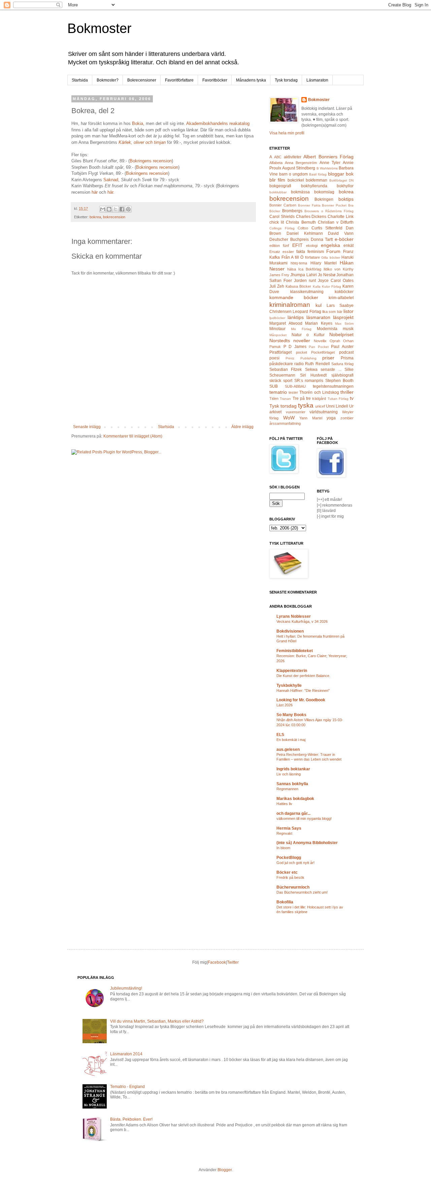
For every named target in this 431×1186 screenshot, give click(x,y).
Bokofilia (284, 902)
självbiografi (342, 375)
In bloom (283, 848)
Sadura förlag (342, 364)
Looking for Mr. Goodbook (300, 700)
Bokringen (323, 199)
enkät (348, 245)
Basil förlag (318, 174)
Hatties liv (284, 804)
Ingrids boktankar (293, 769)
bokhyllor (345, 186)
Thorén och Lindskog (319, 392)
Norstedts (279, 340)
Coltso (303, 228)
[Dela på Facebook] (122, 209)
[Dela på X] (115, 209)
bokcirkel (296, 180)
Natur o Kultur (308, 334)
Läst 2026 (284, 705)
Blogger (225, 1169)
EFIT (297, 245)
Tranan (285, 398)
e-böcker (344, 239)
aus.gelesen (288, 749)
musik (348, 328)
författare (312, 257)
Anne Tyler (330, 162)
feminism (315, 251)
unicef (320, 406)
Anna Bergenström (301, 163)
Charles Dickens (311, 216)
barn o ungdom (293, 174)
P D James (295, 346)
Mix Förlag (301, 329)
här (95, 192)
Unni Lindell (337, 406)
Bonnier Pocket (334, 205)
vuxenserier (295, 412)
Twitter (233, 962)
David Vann (341, 233)
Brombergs (292, 211)
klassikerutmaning (307, 291)
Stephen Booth (339, 380)
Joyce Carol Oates (336, 280)
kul (319, 305)
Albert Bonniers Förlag (328, 156)
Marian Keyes (318, 323)
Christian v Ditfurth (336, 222)
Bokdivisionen (290, 631)
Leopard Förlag (307, 311)
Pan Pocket (319, 347)
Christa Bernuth (301, 222)
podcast (346, 352)
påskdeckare (281, 363)
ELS (280, 734)
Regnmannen (287, 789)
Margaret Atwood (285, 323)
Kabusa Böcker (298, 286)
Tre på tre (302, 398)
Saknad (110, 179)
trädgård (319, 398)
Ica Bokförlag (309, 269)
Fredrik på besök (290, 877)
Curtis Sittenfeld (327, 228)
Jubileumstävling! (126, 988)
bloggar (336, 174)
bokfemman (316, 180)
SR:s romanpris (309, 380)
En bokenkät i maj (290, 740)
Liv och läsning (288, 774)
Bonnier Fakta (309, 205)
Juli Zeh (276, 286)
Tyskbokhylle (289, 685)
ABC (277, 157)
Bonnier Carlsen (282, 205)
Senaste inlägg (87, 426)
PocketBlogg (288, 857)
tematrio (278, 392)
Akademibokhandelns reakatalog (218, 123)
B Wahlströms (327, 168)
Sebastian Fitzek (285, 369)
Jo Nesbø (326, 275)
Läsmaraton (317, 80)
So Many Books (291, 714)
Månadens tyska (251, 80)
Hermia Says (288, 828)
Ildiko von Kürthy (339, 269)
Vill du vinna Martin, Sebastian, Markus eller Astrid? (157, 1021)
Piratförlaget (280, 352)
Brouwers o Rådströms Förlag (329, 211)
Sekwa (311, 369)
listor (348, 311)
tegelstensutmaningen (333, 386)
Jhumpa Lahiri (303, 275)
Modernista (327, 328)
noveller (301, 340)
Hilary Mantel (323, 263)
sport (287, 380)
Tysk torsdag (286, 80)
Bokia (137, 123)
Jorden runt (305, 280)
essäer (288, 252)
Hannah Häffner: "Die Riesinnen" (303, 690)
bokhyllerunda (314, 186)
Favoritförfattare (179, 80)
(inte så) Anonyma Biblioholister (307, 842)
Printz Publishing (301, 358)
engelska (330, 245)
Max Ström (344, 323)
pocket (301, 352)
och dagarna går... (293, 813)
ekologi (312, 246)
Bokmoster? (108, 80)
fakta (300, 251)
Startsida (80, 80)
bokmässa (300, 192)
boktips (346, 199)
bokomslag (324, 192)
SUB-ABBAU (295, 386)
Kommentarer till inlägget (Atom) (132, 436)
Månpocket (278, 335)
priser (328, 357)
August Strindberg (298, 168)
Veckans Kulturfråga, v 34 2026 (302, 621)
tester (293, 392)
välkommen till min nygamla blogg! (304, 818)
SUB (273, 386)
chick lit (276, 222)
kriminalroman (289, 304)
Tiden (273, 398)
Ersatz (274, 252)
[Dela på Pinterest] (128, 209)
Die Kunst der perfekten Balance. (303, 676)
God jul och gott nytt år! (295, 863)
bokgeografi (280, 186)
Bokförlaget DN (341, 180)
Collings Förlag (282, 228)
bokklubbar (278, 192)
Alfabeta (276, 163)
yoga (331, 418)
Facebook (217, 962)
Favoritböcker (214, 80)
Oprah (335, 341)
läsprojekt (343, 317)
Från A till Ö (292, 257)
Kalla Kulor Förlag (327, 286)
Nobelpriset (341, 334)
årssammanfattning (285, 423)
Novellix (320, 341)
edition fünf (279, 246)
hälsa (291, 269)
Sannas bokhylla (292, 783)
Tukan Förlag (338, 398)
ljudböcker (277, 318)
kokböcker (344, 291)
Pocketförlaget (323, 352)
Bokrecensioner (141, 80)
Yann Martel (310, 418)
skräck (275, 380)
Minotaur (277, 328)
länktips (296, 317)
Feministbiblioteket (294, 650)
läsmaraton (318, 317)
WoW (289, 417)
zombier (347, 418)
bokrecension (114, 217)
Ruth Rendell (317, 363)
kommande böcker (293, 297)
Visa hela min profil (286, 133)
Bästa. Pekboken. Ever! (131, 1119)
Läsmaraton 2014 (126, 1054)
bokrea (95, 217)
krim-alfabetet (341, 297)
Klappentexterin (291, 670)
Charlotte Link (341, 216)
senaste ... (331, 369)
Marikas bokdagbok (295, 798)
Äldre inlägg (242, 426)
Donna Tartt (322, 239)
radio (299, 363)
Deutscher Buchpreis (289, 239)
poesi (274, 358)
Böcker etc (287, 872)
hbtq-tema (299, 263)
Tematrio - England (127, 1086)
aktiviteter (292, 157)
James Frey (279, 275)
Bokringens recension (151, 160)
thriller (347, 392)
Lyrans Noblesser (293, 616)
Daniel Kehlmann (305, 233)
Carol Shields (282, 216)
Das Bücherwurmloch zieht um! (302, 892)
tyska (305, 405)
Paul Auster (342, 346)
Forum (333, 251)
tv (352, 398)
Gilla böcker (330, 257)
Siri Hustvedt (313, 375)
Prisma (347, 358)
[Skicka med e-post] (102, 209)
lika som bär (332, 312)
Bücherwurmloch (292, 887)
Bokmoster (99, 28)
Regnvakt (284, 833)
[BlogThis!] (109, 209)
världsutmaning (323, 412)
